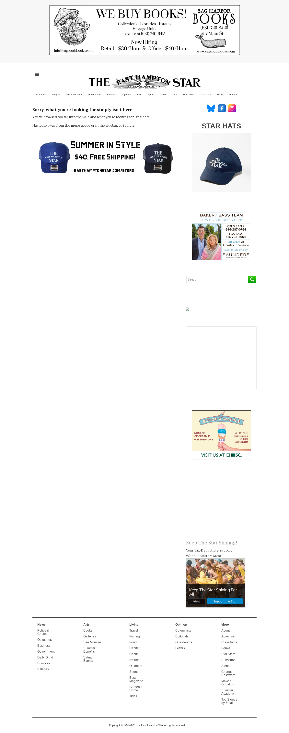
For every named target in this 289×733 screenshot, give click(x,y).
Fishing (134, 636)
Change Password (228, 673)
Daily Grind (45, 657)
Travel (133, 630)
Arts (175, 94)
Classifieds (206, 94)
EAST (220, 94)
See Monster (92, 642)
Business (112, 94)
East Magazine (136, 679)
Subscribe (228, 660)
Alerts (225, 666)
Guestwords (183, 642)
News (41, 624)
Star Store (228, 654)
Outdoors (135, 666)
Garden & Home (136, 688)
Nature (134, 660)
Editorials (182, 636)
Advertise (228, 636)
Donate (233, 94)
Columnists (183, 630)
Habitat (134, 648)
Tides (133, 696)
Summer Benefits (89, 649)
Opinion (126, 94)
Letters (164, 94)
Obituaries (40, 94)
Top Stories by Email (229, 701)
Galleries (89, 636)
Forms (225, 648)
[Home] (144, 82)
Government (94, 94)
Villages (56, 94)
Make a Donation (227, 682)
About (225, 630)
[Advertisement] (221, 502)
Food (139, 94)
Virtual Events (88, 659)
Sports (151, 94)
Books (87, 630)
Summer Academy (228, 692)
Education (188, 94)
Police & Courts (74, 94)
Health (134, 654)
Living (134, 624)
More (225, 624)
